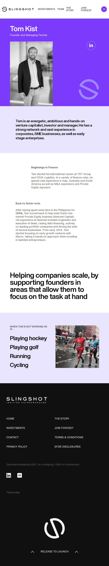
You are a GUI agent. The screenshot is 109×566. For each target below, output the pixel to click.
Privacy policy (16, 446)
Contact (12, 437)
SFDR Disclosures (67, 446)
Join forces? (86, 9)
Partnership (13, 492)
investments (46, 9)
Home (10, 418)
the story (61, 418)
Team (60, 9)
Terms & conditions (68, 437)
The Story (70, 9)
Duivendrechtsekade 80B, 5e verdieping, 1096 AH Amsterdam (42, 464)
